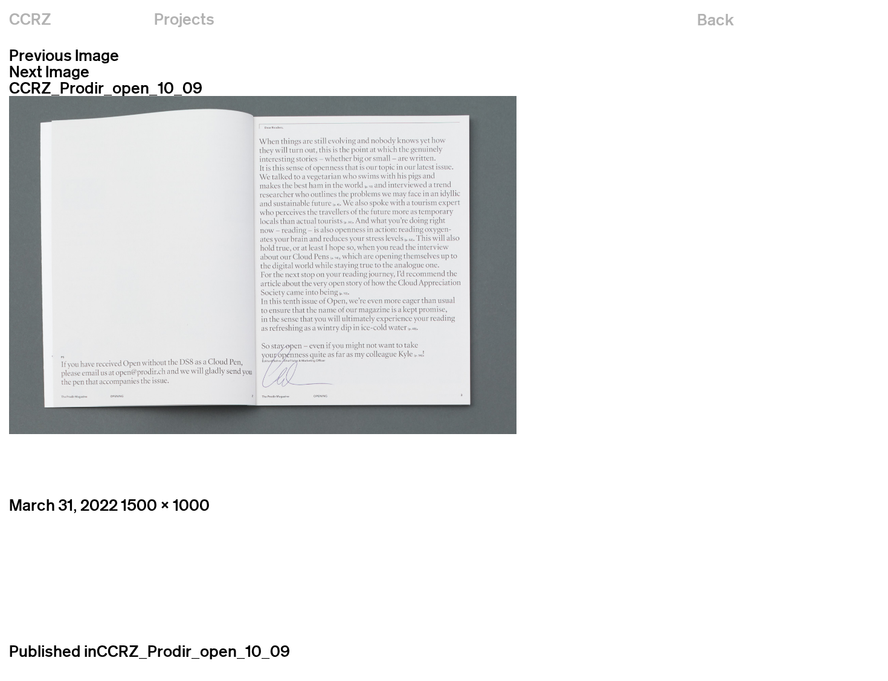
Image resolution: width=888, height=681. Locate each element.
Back (715, 20)
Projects (184, 19)
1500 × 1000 (165, 505)
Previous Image (64, 55)
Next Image (49, 72)
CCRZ (30, 19)
